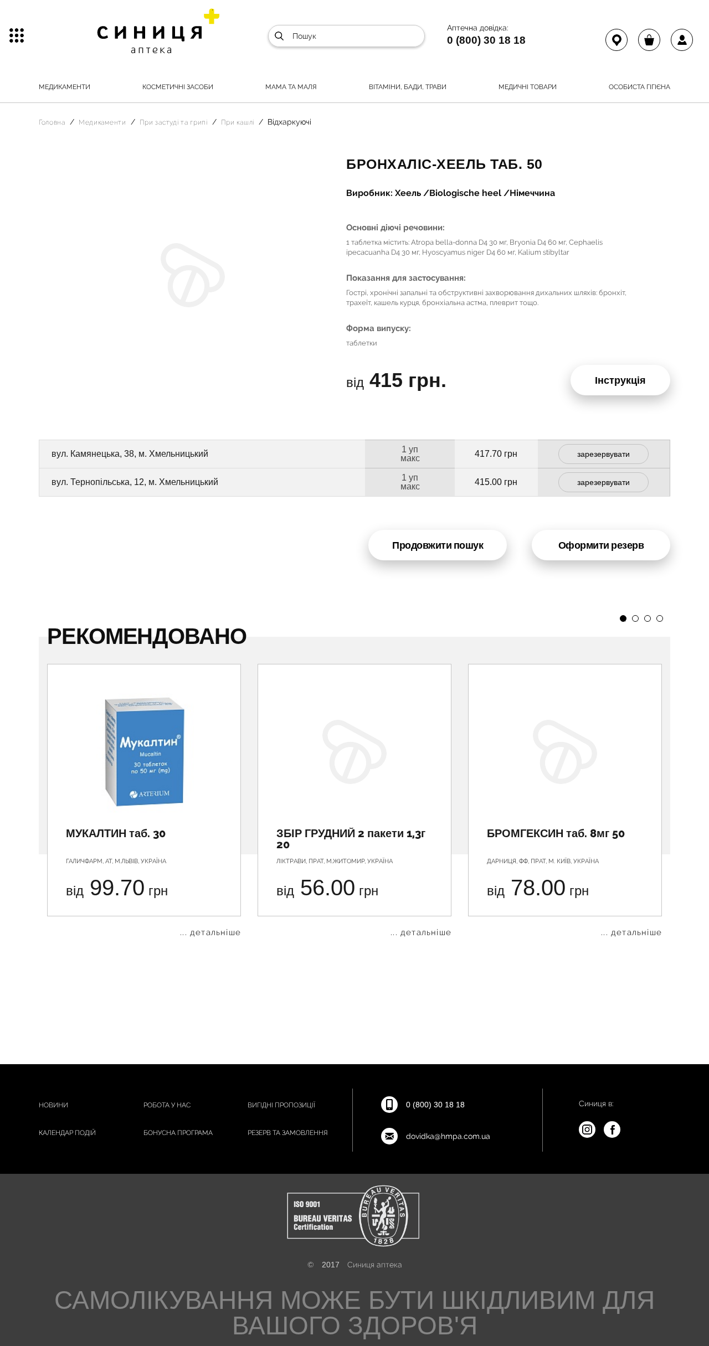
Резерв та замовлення (288, 1133)
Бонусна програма (178, 1133)
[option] (144, 800)
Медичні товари (528, 87)
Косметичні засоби (177, 87)
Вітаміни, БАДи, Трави (407, 87)
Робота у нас (167, 1105)
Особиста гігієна (639, 87)
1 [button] (623, 618)
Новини (53, 1105)
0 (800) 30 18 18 (486, 39)
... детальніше (210, 933)
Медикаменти (64, 87)
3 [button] (647, 618)
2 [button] (635, 618)
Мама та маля (291, 87)
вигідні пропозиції (281, 1105)
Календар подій (67, 1133)
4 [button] (659, 618)
